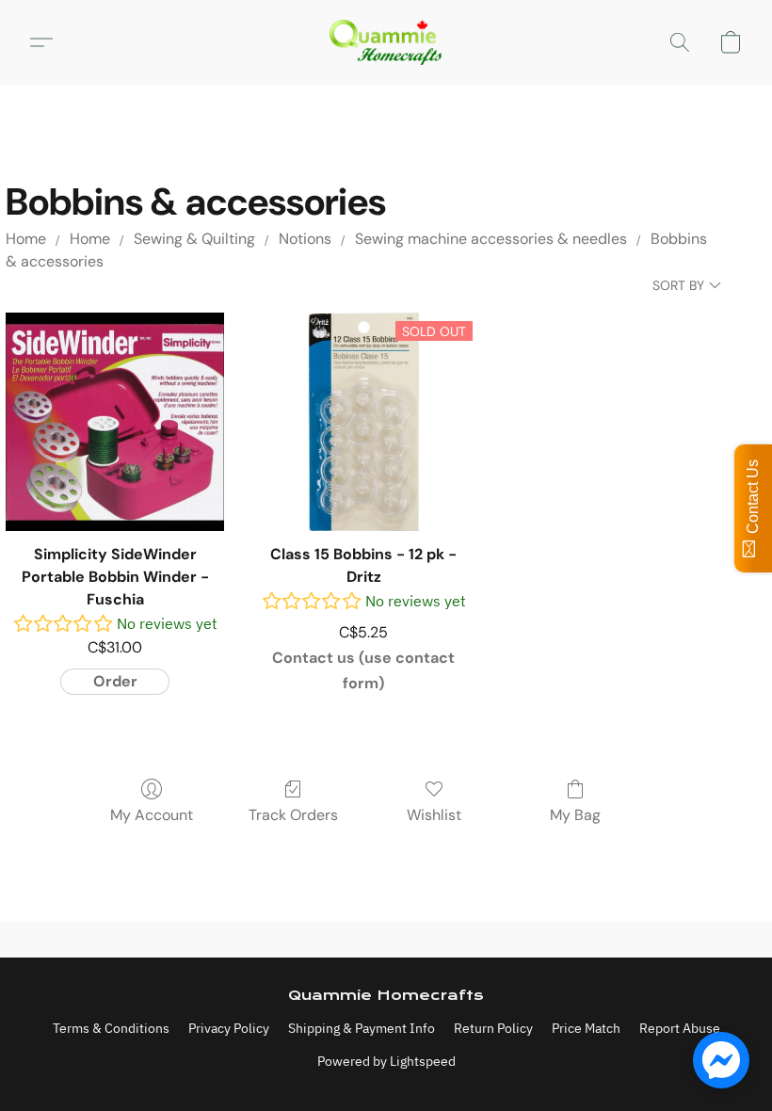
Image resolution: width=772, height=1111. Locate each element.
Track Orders (293, 815)
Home (26, 239)
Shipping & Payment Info (361, 1028)
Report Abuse (679, 1028)
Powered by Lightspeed (386, 1061)
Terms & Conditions (111, 1028)
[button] (386, 42)
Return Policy (493, 1028)
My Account (151, 815)
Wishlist (434, 815)
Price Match (586, 1028)
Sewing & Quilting (194, 239)
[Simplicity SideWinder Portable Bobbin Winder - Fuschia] (115, 422)
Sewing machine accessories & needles (491, 239)
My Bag (575, 815)
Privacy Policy (228, 1028)
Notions (305, 239)
